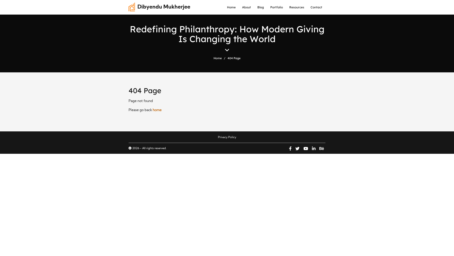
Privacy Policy (227, 137)
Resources (296, 7)
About (246, 7)
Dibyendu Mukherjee (163, 7)
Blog (260, 7)
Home (231, 7)
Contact (316, 7)
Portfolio (276, 7)
